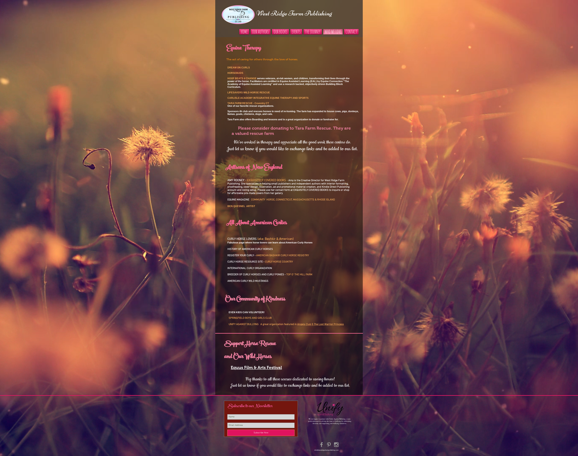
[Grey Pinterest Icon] (329, 444)
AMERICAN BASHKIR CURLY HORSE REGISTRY (282, 255)
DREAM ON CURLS (238, 67)
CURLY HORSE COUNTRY (279, 261)
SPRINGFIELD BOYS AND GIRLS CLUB (250, 318)
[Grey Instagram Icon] (336, 444)
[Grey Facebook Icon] (321, 444)
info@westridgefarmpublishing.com (326, 450)
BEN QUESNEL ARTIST (241, 206)
